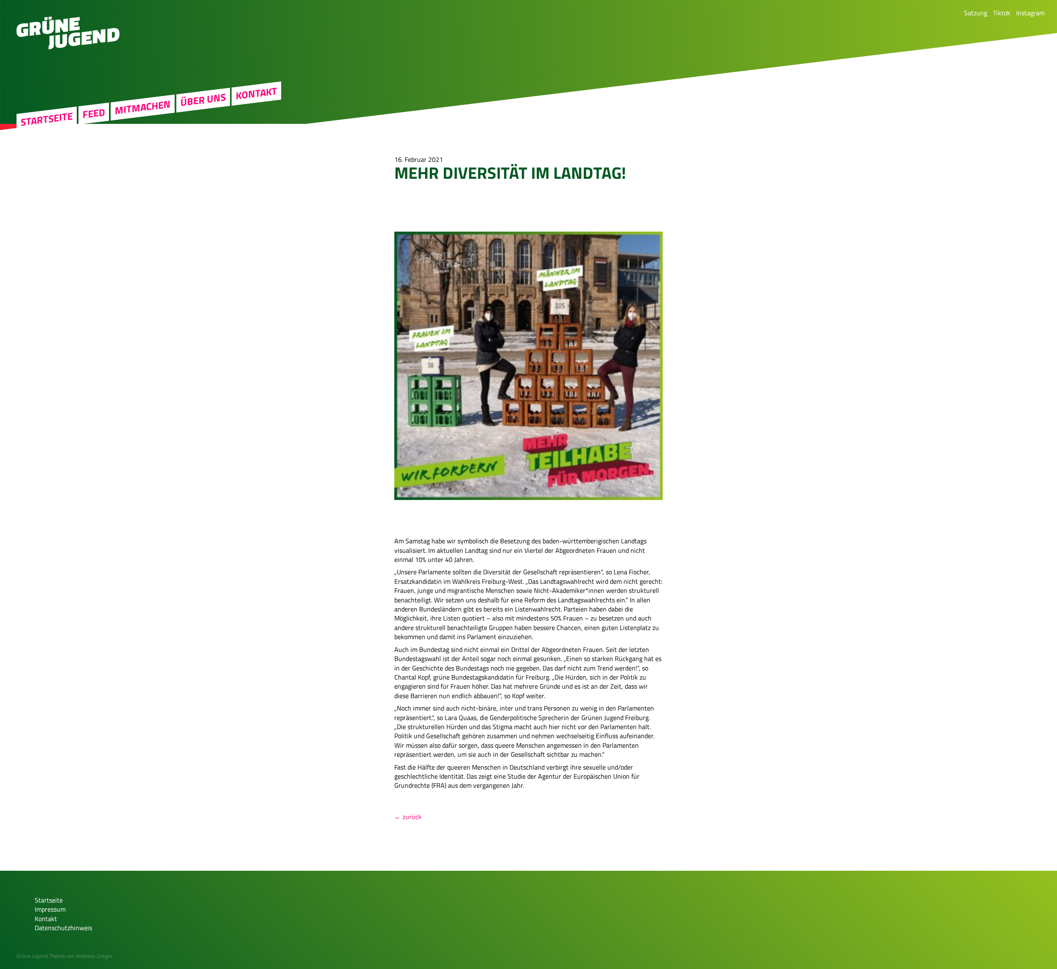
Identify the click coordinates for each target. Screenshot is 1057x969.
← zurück (408, 817)
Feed (94, 113)
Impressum (50, 909)
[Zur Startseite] (68, 47)
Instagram (1030, 12)
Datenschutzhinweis (63, 927)
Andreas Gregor (94, 956)
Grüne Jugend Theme (41, 956)
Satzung (975, 12)
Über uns (203, 100)
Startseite (47, 119)
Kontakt (256, 93)
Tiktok (1001, 12)
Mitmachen (143, 107)
